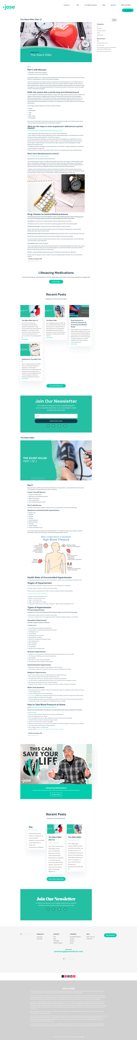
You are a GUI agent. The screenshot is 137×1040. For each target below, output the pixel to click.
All (29, 830)
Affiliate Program (57, 943)
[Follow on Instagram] (59, 426)
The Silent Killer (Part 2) (31, 19)
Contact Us (89, 939)
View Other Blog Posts (56, 386)
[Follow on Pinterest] (54, 426)
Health (50, 842)
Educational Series (101, 30)
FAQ (77, 5)
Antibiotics (99, 28)
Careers (72, 939)
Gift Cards (56, 941)
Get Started (127, 10)
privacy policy (80, 1037)
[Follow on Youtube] (71, 976)
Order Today (56, 282)
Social (71, 943)
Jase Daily (39, 939)
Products (66, 5)
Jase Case (39, 937)
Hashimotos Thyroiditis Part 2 (104, 51)
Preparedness (100, 35)
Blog (103, 5)
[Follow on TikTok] (65, 426)
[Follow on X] (63, 976)
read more (25, 339)
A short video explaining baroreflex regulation (38, 156)
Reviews (113, 5)
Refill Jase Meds (126, 5)
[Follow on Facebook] (48, 426)
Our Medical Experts (91, 5)
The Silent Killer (51, 320)
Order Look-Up (90, 937)
